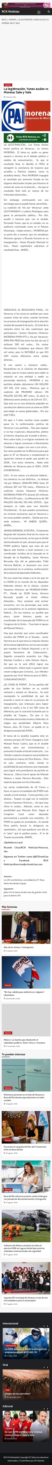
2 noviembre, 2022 (13, 1397)
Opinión (8, 85)
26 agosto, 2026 (11, 1104)
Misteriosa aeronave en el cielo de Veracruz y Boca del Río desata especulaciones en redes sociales (24, 1098)
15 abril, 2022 (11, 1356)
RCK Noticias (10, 11)
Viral (7, 1390)
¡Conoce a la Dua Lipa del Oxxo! (22, 1393)
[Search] (48, 11)
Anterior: (24, 880)
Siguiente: (25, 892)
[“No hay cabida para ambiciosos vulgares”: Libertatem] (26, 972)
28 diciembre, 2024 (13, 999)
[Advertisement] (26, 52)
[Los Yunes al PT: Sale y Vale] (26, 1426)
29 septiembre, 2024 (14, 1439)
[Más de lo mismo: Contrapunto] (26, 927)
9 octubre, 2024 (11, 951)
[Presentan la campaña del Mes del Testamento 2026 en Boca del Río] (26, 1127)
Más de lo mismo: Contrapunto (19, 947)
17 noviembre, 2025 (13, 1046)
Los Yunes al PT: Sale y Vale (19, 1435)
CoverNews (24, 1460)
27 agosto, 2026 (11, 1202)
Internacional (11, 1346)
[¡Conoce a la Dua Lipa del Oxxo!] (26, 1384)
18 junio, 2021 (11, 97)
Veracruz (8, 1088)
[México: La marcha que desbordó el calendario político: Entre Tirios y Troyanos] (26, 1020)
